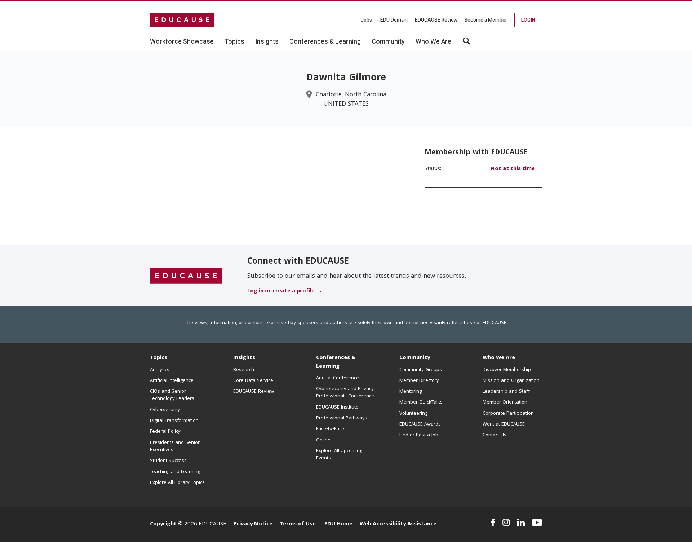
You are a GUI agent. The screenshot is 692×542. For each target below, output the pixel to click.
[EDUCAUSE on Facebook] (493, 522)
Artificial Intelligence (172, 381)
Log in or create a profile (281, 291)
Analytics (159, 370)
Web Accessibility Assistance (398, 524)
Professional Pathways (341, 418)
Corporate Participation (508, 414)
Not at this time (513, 169)
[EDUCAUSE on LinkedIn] (521, 522)
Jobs (366, 20)
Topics (158, 358)
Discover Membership (507, 370)
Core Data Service (253, 381)
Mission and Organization (511, 381)
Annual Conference (337, 378)
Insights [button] (267, 42)
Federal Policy (165, 432)
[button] (466, 43)
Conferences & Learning (336, 362)
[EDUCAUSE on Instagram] (506, 522)
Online (323, 440)
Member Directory (419, 381)
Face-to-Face (330, 429)
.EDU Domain (393, 20)
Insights (244, 358)
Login (528, 20)
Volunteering (413, 414)
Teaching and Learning (175, 472)
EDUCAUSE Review (436, 20)
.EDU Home (337, 524)
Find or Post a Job (418, 435)
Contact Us (494, 435)
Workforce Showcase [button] (182, 42)
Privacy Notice (253, 524)
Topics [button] (234, 42)
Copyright (163, 524)
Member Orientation (505, 402)
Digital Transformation (174, 421)
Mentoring (410, 392)
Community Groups (420, 370)
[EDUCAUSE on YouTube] (537, 522)
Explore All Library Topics (177, 483)
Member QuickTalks (421, 402)
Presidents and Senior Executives (175, 446)
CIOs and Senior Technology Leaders (172, 395)
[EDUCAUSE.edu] (182, 20)
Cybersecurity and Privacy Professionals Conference (345, 392)
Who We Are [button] (433, 42)
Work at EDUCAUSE (504, 424)
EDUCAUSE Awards (420, 424)
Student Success (168, 461)
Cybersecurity (165, 410)
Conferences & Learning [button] (325, 42)
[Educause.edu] (186, 276)
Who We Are (499, 358)
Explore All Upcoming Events (339, 454)
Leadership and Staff (506, 392)
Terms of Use (298, 524)
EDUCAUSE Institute (337, 407)
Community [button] (388, 42)
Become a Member (486, 20)
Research (243, 370)
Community (414, 358)
